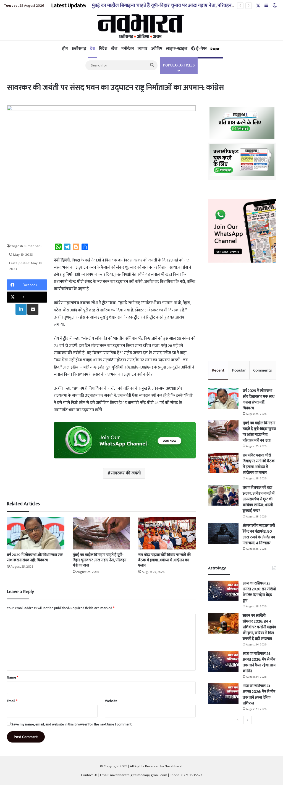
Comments (262, 370)
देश (92, 48)
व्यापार (142, 48)
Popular (239, 370)
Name (12, 677)
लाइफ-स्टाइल (176, 48)
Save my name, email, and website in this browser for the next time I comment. (71, 724)
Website (111, 701)
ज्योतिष (156, 48)
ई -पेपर (207, 48)
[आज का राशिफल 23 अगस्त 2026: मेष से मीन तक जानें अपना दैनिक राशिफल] (223, 693)
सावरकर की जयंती (126, 473)
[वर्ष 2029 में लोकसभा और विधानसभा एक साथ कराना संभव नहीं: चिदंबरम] (35, 533)
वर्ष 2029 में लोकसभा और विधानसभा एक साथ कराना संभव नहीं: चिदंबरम (35, 557)
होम (65, 48)
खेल (114, 48)
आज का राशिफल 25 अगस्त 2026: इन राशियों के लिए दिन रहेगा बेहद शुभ (259, 592)
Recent (218, 370)
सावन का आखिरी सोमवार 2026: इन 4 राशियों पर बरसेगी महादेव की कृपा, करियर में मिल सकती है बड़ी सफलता (259, 627)
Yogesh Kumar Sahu (27, 246)
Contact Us (89, 775)
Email (12, 701)
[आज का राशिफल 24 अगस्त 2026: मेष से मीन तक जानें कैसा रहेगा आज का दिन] (223, 661)
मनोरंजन (127, 48)
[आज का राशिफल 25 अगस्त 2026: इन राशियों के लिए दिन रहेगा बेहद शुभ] (223, 591)
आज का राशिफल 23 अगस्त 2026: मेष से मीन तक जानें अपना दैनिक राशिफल (259, 694)
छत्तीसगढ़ (79, 48)
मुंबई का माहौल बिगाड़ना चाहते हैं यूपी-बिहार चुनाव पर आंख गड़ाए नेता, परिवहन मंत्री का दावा (173, 5)
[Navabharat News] (142, 26)
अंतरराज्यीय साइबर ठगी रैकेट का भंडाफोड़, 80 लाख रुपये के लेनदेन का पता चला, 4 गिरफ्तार (259, 534)
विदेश (103, 48)
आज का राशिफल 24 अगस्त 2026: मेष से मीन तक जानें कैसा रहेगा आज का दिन (259, 662)
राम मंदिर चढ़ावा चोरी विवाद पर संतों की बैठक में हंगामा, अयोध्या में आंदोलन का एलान (164, 560)
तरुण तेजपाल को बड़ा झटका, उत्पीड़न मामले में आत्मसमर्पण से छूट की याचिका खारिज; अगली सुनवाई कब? (258, 499)
